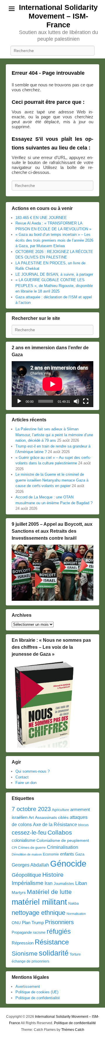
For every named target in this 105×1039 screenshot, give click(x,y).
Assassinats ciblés (52, 817)
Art (31, 817)
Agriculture (60, 810)
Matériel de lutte (49, 891)
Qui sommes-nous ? (32, 771)
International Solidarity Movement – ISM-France (58, 16)
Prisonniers (59, 922)
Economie (51, 854)
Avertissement (27, 986)
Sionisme (25, 953)
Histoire (53, 874)
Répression (23, 943)
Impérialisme (27, 883)
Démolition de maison (27, 854)
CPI (14, 847)
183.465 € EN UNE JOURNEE (41, 217)
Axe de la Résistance (55, 824)
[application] (52, 384)
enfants (67, 854)
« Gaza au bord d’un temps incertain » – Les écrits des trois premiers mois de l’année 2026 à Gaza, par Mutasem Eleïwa (54, 240)
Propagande (22, 932)
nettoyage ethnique (38, 912)
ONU (16, 923)
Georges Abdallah (30, 864)
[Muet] (76, 401)
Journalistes (64, 883)
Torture (75, 954)
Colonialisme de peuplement (62, 840)
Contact (22, 777)
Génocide (68, 863)
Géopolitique (26, 875)
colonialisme (23, 840)
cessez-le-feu (29, 832)
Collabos (60, 832)
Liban (81, 883)
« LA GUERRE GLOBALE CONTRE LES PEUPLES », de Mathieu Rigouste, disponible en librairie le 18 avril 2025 (54, 285)
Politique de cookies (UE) (36, 992)
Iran (48, 883)
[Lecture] (19, 401)
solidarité (54, 953)
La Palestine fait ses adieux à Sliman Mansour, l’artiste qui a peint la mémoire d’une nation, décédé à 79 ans (54, 435)
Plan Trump (33, 922)
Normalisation (76, 913)
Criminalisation (62, 847)
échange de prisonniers (30, 961)
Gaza (79, 854)
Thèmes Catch (72, 1030)
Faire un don (25, 782)
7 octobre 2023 (31, 809)
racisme (39, 933)
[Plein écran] (86, 401)
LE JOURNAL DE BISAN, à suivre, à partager (54, 274)
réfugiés (59, 931)
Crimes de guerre (32, 847)
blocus (83, 825)
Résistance (52, 942)
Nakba (73, 903)
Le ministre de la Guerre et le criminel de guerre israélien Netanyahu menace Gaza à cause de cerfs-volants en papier (51, 480)
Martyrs (19, 892)
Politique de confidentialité (37, 998)
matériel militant (39, 902)
